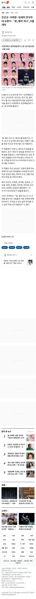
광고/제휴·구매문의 (16, 561)
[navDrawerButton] (33, 2)
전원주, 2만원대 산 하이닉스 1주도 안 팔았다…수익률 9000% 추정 (16, 447)
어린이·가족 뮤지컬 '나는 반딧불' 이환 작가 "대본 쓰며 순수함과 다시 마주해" (14, 262)
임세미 (19, 247)
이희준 (12, 247)
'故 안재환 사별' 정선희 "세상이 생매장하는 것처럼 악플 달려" (16, 437)
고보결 (26, 247)
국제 (31, 536)
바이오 (31, 544)
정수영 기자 (8, 32)
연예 (3, 485)
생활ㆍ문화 (5, 13)
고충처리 (18, 563)
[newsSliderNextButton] (33, 431)
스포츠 (4, 510)
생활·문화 (5, 548)
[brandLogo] (5, 2)
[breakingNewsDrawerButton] (29, 2)
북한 (22, 540)
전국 (4, 540)
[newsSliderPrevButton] (28, 431)
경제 (22, 536)
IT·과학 (22, 544)
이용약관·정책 (28, 561)
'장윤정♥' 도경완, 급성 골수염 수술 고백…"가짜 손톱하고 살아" (16, 474)
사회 (13, 536)
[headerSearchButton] (25, 2)
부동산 (14, 544)
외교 (13, 540)
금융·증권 (31, 540)
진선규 (5, 247)
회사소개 (6, 561)
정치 (4, 536)
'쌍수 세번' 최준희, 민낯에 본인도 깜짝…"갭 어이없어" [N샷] (16, 465)
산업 (4, 544)
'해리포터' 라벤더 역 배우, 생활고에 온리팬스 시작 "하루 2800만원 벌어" (16, 456)
